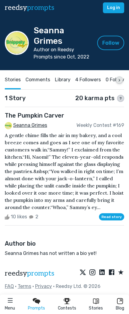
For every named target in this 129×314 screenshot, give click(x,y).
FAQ (9, 286)
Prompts (36, 308)
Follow (110, 43)
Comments (38, 79)
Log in (113, 7)
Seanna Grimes (30, 125)
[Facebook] (111, 272)
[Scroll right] (119, 80)
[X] (82, 272)
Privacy (43, 286)
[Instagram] (92, 272)
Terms (24, 286)
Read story (111, 217)
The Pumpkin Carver (34, 115)
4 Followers (88, 79)
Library (62, 79)
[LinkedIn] (102, 272)
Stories (96, 308)
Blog (120, 308)
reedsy (29, 7)
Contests (67, 308)
